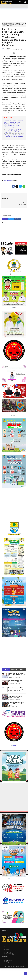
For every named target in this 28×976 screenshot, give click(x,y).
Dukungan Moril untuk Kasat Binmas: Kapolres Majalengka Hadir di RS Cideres (14, 131)
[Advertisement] (14, 505)
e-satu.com (6, 966)
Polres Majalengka (8, 180)
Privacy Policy (9, 952)
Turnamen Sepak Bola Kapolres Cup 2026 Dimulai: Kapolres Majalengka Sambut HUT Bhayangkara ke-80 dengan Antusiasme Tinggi (13, 124)
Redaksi (7, 961)
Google (5, 218)
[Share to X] (16, 186)
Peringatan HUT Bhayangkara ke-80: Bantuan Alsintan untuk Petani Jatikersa (14, 136)
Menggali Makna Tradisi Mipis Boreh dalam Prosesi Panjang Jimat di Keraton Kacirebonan (17, 689)
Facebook (17, 218)
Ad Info (7, 962)
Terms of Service (9, 953)
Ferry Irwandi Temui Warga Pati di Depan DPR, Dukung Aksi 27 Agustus (16, 704)
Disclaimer (8, 949)
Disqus (11, 218)
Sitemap (7, 959)
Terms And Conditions (11, 951)
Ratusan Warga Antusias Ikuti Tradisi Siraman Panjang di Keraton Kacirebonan (15, 696)
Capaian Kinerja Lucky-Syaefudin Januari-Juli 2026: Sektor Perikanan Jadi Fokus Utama (17, 674)
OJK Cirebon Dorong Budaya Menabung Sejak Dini (15, 681)
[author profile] (3, 49)
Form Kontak (9, 960)
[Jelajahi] (25, 2)
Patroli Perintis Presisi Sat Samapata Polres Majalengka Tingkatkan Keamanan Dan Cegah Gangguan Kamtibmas (14, 37)
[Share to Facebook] (13, 186)
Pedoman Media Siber (11, 954)
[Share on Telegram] (20, 186)
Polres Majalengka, (21, 49)
